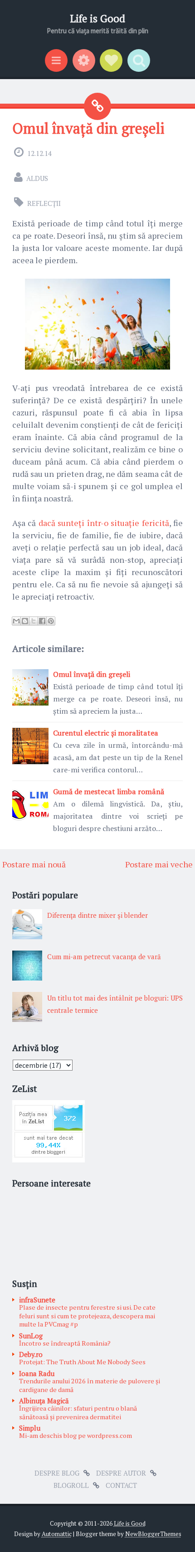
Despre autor (121, 1472)
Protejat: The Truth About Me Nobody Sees (82, 1361)
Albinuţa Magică (44, 1400)
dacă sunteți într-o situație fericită (104, 522)
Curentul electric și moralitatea (105, 733)
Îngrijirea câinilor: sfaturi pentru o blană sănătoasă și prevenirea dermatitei (78, 1412)
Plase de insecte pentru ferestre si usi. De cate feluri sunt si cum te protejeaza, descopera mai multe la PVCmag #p (87, 1315)
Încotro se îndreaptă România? (65, 1343)
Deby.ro (31, 1354)
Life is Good (97, 18)
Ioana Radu (36, 1373)
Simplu (29, 1427)
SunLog (31, 1335)
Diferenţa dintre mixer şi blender (97, 915)
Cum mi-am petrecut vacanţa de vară (104, 956)
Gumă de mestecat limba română (108, 791)
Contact (121, 1485)
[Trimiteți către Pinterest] (50, 621)
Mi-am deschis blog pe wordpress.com (75, 1435)
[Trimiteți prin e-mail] (16, 621)
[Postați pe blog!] (24, 621)
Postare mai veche (159, 864)
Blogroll (71, 1485)
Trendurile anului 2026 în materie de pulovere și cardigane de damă (89, 1385)
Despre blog (56, 1472)
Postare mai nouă (34, 864)
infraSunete (37, 1299)
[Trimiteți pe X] (33, 621)
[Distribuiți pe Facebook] (42, 621)
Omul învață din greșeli (88, 128)
